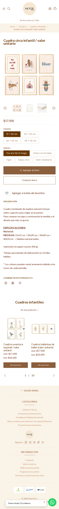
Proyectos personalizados (29, 425)
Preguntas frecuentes (29, 471)
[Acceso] (50, 8)
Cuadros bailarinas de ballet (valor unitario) (42, 346)
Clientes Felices (29, 410)
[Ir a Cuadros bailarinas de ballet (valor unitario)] (43, 329)
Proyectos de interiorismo (29, 413)
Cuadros (22, 27)
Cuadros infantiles (38, 27)
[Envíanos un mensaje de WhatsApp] (52, 502)
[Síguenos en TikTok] (38, 442)
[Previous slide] (5, 108)
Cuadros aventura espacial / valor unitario (13, 347)
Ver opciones (15, 365)
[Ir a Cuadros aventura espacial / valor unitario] (15, 329)
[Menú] (4, 8)
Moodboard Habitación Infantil (29, 417)
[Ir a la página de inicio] (29, 8)
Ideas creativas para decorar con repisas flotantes (29, 421)
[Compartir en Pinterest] (19, 283)
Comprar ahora (29, 180)
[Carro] (55, 8)
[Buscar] (9, 8)
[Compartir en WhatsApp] (12, 283)
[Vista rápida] (23, 329)
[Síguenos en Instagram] (25, 442)
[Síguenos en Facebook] (30, 442)
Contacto (29, 460)
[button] (29, 391)
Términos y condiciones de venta (29, 475)
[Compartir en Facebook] (5, 283)
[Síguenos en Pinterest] (42, 442)
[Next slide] (53, 108)
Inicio (12, 27)
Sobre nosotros (29, 464)
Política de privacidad (29, 468)
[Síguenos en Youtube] (34, 442)
